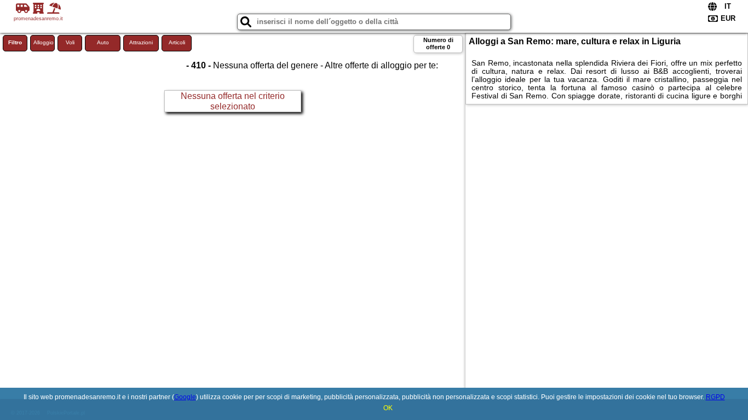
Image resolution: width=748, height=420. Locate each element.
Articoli (177, 42)
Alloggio (43, 42)
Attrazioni (141, 42)
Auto (103, 42)
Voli (70, 42)
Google (185, 397)
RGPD (715, 397)
